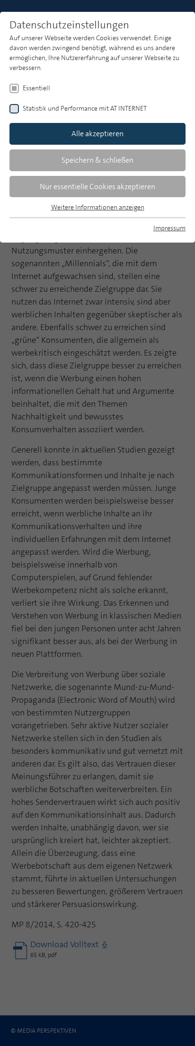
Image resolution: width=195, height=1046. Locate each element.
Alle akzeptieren (97, 134)
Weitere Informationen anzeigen (97, 207)
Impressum (169, 228)
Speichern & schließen (97, 160)
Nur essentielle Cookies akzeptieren (97, 187)
